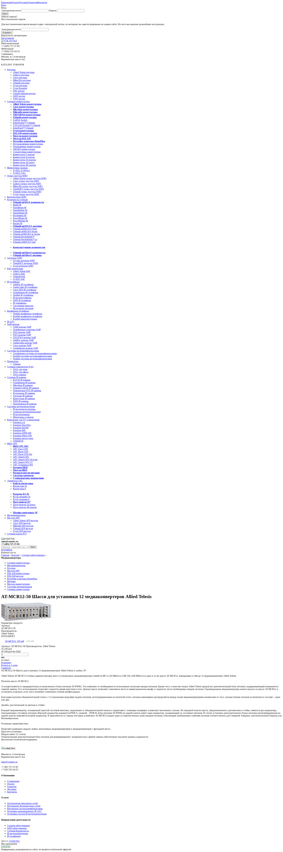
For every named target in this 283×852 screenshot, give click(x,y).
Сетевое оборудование (33, 555)
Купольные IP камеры (24, 393)
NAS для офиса (20, 372)
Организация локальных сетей (22, 803)
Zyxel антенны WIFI (23, 266)
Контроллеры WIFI (16, 197)
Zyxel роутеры (20, 85)
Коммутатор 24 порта (23, 162)
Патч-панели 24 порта (24, 504)
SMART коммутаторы (24, 149)
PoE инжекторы (15, 268)
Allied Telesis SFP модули (25, 520)
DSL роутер (19, 91)
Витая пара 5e (20, 486)
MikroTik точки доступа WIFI (27, 186)
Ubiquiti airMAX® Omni (25, 229)
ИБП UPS (12, 443)
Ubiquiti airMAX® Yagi (24, 242)
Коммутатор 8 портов (24, 157)
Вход (3, 5)
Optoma (16, 364)
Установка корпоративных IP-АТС (24, 811)
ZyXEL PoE (19, 279)
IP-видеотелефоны (22, 297)
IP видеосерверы (21, 414)
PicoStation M (19, 215)
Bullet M (17, 205)
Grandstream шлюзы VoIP (25, 348)
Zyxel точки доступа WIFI (26, 194)
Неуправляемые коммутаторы (28, 144)
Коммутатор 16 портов (24, 160)
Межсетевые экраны (17, 168)
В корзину (6, 662)
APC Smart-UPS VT (23, 462)
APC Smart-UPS (21, 457)
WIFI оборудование (17, 828)
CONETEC (14, 841)
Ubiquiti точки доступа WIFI (27, 191)
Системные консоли (23, 305)
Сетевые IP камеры (16, 377)
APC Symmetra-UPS (23, 465)
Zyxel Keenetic (20, 88)
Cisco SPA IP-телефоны (24, 290)
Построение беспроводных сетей (23, 806)
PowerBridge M (20, 221)
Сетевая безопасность (18, 831)
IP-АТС (11, 321)
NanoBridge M (20, 210)
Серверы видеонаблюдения (27, 412)
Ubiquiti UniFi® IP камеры (26, 388)
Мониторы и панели (23, 417)
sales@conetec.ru (9, 762)
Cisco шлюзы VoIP (22, 345)
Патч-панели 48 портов (25, 507)
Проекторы (12, 361)
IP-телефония (13, 836)
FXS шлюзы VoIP (22, 332)
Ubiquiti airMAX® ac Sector (26, 234)
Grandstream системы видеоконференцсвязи (35, 353)
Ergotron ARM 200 (22, 433)
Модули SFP (13, 518)
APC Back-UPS (20, 451)
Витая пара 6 (19, 488)
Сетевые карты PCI (17, 534)
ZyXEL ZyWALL (21, 170)
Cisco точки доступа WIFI (26, 181)
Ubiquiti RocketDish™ (24, 236)
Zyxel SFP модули (22, 531)
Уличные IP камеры (23, 396)
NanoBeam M (19, 207)
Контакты (42, 2)
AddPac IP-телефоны (23, 284)
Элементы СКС (15, 480)
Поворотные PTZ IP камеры (27, 390)
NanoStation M (20, 213)
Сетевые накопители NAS (20, 366)
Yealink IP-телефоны (23, 295)
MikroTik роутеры (22, 80)
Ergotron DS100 (20, 427)
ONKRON (18, 441)
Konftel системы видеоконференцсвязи (32, 356)
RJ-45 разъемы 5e (21, 496)
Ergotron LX (19, 422)
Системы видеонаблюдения (21, 406)
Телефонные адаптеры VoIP (27, 329)
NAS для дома (20, 369)
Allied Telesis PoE (21, 271)
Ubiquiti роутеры (21, 83)
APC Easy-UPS (20, 449)
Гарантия (32, 2)
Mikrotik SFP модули (23, 526)
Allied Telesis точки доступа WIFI (29, 178)
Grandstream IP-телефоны (25, 292)
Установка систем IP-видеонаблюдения (26, 814)
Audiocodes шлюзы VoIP (25, 343)
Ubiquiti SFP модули (23, 528)
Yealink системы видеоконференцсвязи (32, 358)
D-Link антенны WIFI (24, 260)
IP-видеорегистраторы (24, 409)
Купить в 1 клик (9, 665)
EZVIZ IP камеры (22, 380)
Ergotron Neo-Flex (22, 425)
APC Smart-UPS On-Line (25, 459)
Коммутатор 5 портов (24, 154)
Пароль (52, 10)
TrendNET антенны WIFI (25, 263)
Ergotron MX (19, 430)
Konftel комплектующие (25, 319)
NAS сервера (19, 374)
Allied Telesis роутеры (23, 72)
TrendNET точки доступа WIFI (28, 189)
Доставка (23, 2)
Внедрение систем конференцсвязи (25, 808)
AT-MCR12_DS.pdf (14, 641)
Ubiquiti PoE (19, 276)
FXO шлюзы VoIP (22, 335)
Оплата (15, 2)
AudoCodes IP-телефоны (25, 287)
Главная (5, 555)
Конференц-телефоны (18, 311)
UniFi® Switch (20, 120)
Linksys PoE (19, 274)
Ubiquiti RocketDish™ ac (25, 239)
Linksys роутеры (21, 75)
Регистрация (7, 38)
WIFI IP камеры (21, 401)
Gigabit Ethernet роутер (24, 93)
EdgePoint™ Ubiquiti (23, 128)
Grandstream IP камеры (24, 382)
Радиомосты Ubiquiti (17, 199)
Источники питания (23, 308)
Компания (6, 2)
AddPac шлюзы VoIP (23, 340)
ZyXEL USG (19, 173)
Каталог (15, 555)
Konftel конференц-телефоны (27, 316)
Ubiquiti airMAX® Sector (25, 231)
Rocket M (17, 223)
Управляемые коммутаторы (27, 146)
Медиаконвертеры (16, 515)
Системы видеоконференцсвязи (23, 351)
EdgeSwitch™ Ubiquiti (24, 122)
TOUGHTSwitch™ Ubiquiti (26, 125)
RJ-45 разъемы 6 (21, 499)
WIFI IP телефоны (22, 300)
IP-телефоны (13, 282)
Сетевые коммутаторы (18, 101)
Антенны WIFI (14, 258)
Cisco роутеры (20, 77)
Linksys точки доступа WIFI (27, 183)
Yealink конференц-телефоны (27, 313)
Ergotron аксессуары (23, 438)
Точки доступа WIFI (17, 175)
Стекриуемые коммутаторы (27, 152)
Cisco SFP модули (22, 523)
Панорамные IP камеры (25, 404)
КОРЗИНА (6, 550)
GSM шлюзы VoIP (22, 327)
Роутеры (11, 69)
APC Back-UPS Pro (22, 454)
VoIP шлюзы (13, 324)
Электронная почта (11, 10)
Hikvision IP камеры (23, 385)
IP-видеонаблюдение (17, 833)
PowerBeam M (20, 218)
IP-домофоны (19, 303)
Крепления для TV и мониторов (23, 419)
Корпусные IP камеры (24, 398)
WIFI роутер (19, 96)
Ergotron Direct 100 (22, 435)
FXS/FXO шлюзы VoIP (24, 337)
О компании (13, 781)
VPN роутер (19, 99)
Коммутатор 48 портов (24, 165)
